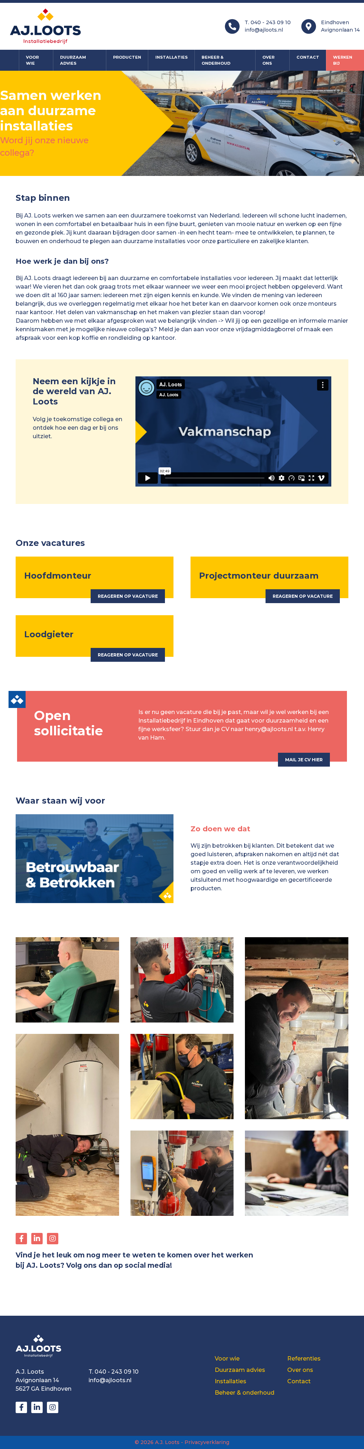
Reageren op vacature (128, 596)
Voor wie (32, 60)
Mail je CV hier (304, 759)
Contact (307, 57)
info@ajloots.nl (264, 30)
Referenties (304, 1358)
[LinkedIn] (37, 1238)
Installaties (171, 57)
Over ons (268, 60)
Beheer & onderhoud (216, 60)
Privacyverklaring (206, 1442)
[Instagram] (52, 1238)
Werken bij (342, 60)
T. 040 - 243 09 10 (268, 22)
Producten (127, 57)
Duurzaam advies (73, 60)
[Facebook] (21, 1238)
